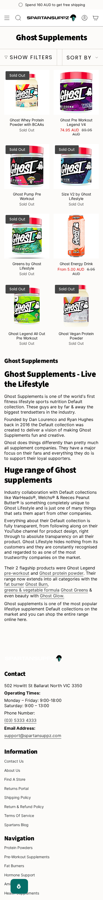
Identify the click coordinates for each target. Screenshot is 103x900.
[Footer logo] (33, 658)
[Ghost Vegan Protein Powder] (76, 306)
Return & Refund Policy (24, 806)
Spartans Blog (16, 824)
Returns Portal (16, 788)
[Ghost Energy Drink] (76, 236)
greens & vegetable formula (31, 590)
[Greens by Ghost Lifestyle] (26, 236)
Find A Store (14, 779)
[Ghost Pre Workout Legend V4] (76, 92)
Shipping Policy (17, 797)
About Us (12, 770)
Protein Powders (18, 847)
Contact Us (14, 761)
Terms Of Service (19, 815)
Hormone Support (19, 875)
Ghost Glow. (52, 595)
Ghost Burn (36, 584)
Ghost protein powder (61, 573)
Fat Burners (14, 865)
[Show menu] (7, 18)
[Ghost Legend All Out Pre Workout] (26, 306)
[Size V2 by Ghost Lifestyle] (76, 166)
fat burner (14, 584)
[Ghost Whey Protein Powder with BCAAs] (26, 92)
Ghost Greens (74, 590)
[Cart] (95, 18)
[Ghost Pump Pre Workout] (26, 166)
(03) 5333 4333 (20, 720)
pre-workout (16, 573)
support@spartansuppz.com (32, 735)
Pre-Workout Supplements (26, 857)
